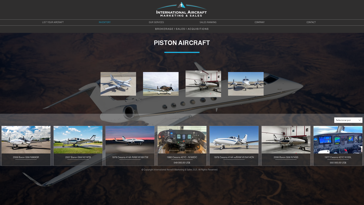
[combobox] (348, 120)
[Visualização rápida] (26, 139)
